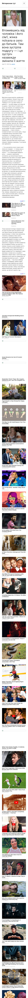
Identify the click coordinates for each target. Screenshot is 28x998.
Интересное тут (9, 3)
